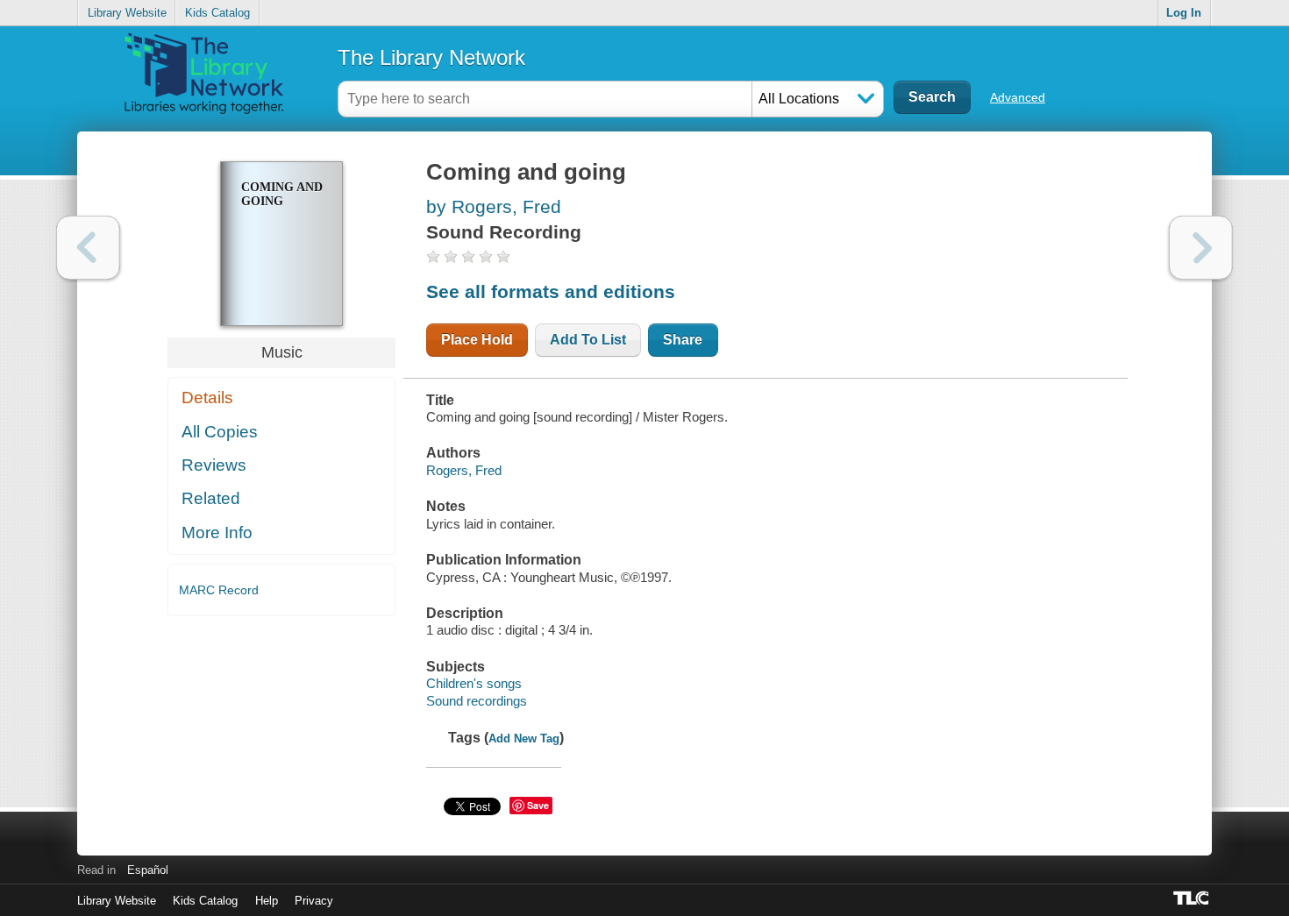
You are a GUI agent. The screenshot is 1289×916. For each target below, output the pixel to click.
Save (538, 805)
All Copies (220, 431)
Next (1201, 248)
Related (211, 498)
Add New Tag (523, 738)
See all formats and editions (550, 291)
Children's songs (474, 683)
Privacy (314, 900)
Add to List (588, 339)
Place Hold (477, 339)
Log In (1183, 12)
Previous (88, 248)
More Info (217, 532)
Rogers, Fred (464, 470)
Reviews (214, 465)
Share (682, 339)
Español (147, 870)
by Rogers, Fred (493, 206)
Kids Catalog (217, 12)
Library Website (127, 12)
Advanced (1017, 97)
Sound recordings (476, 700)
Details (207, 397)
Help (266, 900)
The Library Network (431, 57)
